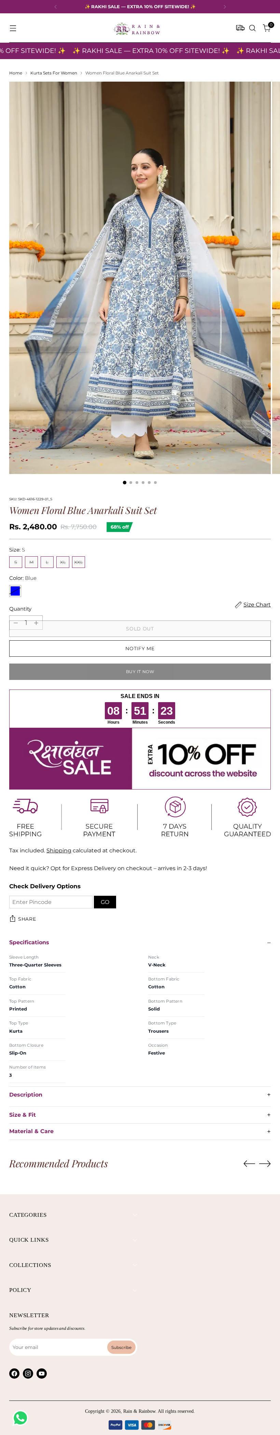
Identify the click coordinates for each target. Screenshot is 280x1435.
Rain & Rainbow (139, 1411)
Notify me (139, 648)
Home (15, 72)
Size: (17, 549)
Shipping (58, 850)
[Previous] (55, 6)
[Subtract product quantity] (16, 622)
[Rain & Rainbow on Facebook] (14, 1373)
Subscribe (121, 1347)
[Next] (224, 6)
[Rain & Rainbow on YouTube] (42, 1373)
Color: (23, 578)
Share (27, 919)
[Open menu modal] (13, 28)
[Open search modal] (253, 28)
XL (63, 562)
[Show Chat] (22, 1418)
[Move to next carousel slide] (265, 1163)
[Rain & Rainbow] (136, 28)
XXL (78, 562)
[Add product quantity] (36, 622)
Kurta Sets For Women (53, 72)
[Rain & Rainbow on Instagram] (28, 1373)
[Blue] (15, 591)
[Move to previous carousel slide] (249, 1164)
